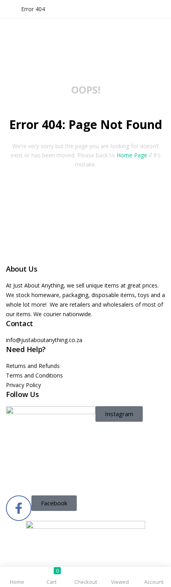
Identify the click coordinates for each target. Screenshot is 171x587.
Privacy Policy (23, 385)
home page (132, 155)
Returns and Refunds (33, 366)
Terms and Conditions (34, 375)
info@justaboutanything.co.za (44, 340)
